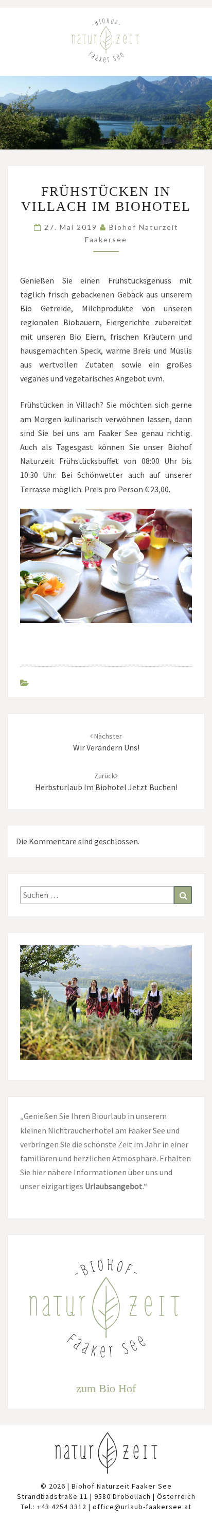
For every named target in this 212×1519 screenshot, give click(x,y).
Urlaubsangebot (114, 1186)
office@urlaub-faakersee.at (142, 1506)
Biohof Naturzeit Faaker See (122, 1486)
